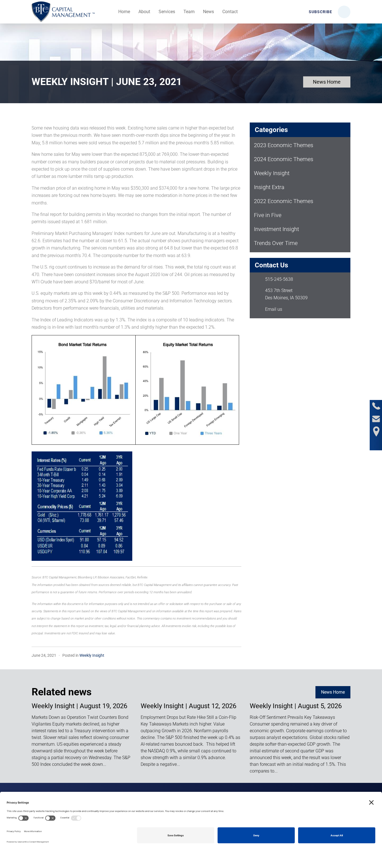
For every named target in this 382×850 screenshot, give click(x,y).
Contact (230, 11)
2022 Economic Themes (283, 201)
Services (167, 11)
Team (189, 11)
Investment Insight (276, 229)
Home (124, 11)
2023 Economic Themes (283, 145)
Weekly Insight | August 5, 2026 (296, 706)
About (144, 11)
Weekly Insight (91, 655)
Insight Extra (269, 187)
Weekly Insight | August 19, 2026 (79, 706)
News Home (327, 82)
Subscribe (320, 12)
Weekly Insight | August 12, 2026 (188, 706)
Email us (273, 309)
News (208, 11)
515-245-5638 (279, 279)
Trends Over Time (276, 243)
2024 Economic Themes (283, 159)
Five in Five (267, 215)
